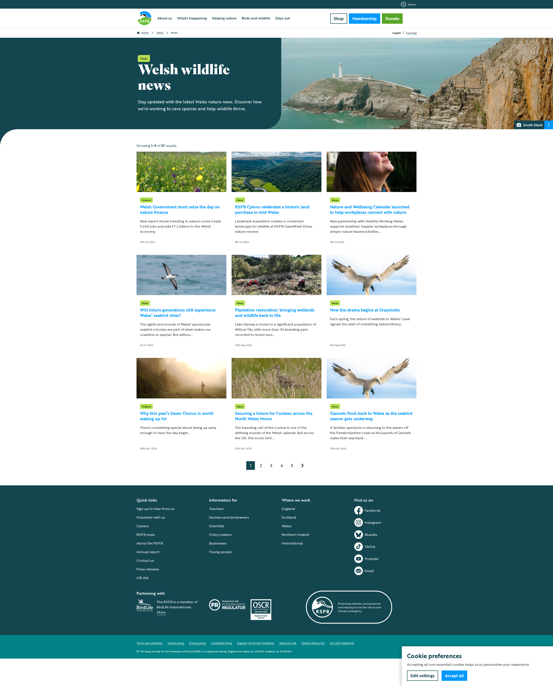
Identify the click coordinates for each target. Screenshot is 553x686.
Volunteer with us (151, 517)
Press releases (148, 569)
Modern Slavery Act (312, 643)
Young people (220, 551)
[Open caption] (548, 125)
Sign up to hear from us (155, 508)
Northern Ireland (295, 534)
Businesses (217, 543)
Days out (282, 18)
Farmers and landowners (229, 517)
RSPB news (146, 534)
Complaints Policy (221, 643)
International (292, 543)
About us (164, 18)
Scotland (289, 517)
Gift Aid (142, 577)
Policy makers (220, 534)
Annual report (148, 551)
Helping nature (224, 18)
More (161, 612)
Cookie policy (176, 643)
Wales (286, 526)
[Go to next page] (302, 465)
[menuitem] (165, 18)
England (288, 508)
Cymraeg (411, 33)
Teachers (216, 508)
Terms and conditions (149, 643)
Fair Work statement (342, 643)
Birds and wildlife (256, 18)
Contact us (145, 560)
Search (412, 4)
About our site (287, 643)
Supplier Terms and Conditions (255, 643)
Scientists (216, 526)
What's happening (192, 18)
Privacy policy (197, 643)
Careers (143, 526)
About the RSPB (150, 543)
